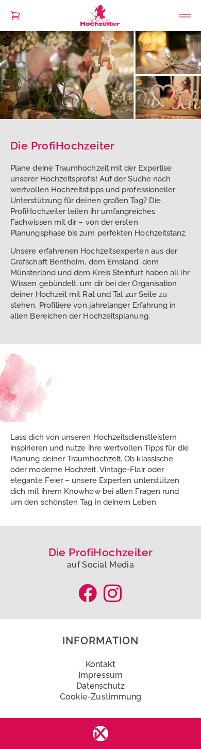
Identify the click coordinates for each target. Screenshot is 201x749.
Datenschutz (100, 686)
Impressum (100, 675)
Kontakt (101, 664)
